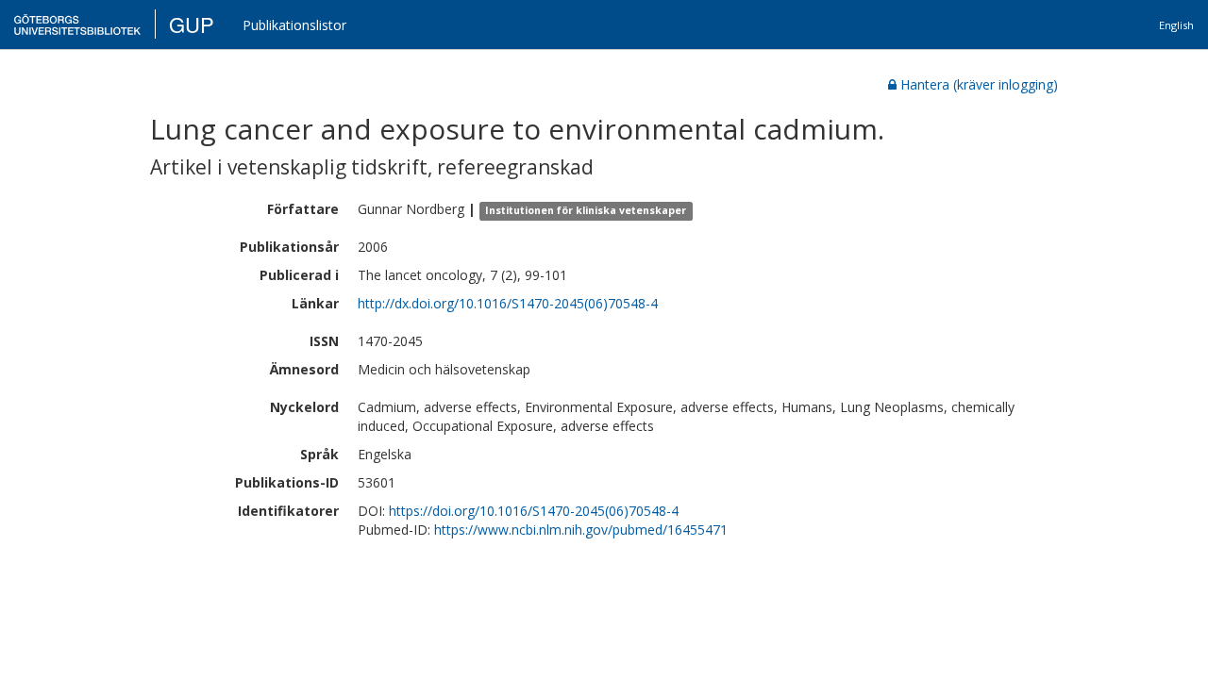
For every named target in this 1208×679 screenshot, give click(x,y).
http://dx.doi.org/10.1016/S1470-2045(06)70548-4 (508, 303)
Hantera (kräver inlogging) (979, 84)
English (1176, 25)
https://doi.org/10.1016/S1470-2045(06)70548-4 (534, 511)
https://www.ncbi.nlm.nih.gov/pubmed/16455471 (581, 529)
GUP (191, 24)
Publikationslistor (294, 25)
